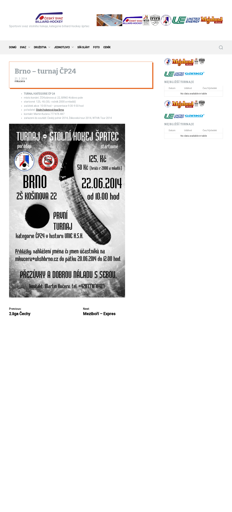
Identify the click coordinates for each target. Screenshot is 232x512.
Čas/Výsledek (210, 88)
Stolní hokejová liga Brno (50, 109)
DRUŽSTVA (40, 47)
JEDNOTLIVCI (62, 47)
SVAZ (23, 47)
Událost (188, 88)
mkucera (20, 81)
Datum (172, 88)
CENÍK (107, 47)
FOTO (96, 47)
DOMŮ (12, 47)
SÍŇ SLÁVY (83, 47)
